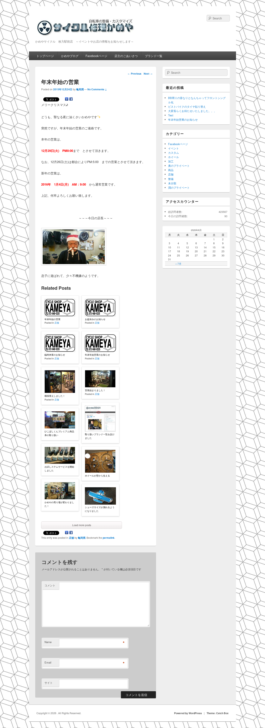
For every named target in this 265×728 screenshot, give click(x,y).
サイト (49, 683)
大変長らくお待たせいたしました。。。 (192, 111)
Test (170, 115)
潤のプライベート (179, 187)
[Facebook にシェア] (71, 100)
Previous (134, 73)
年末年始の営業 (52, 319)
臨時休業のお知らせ (55, 354)
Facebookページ (96, 56)
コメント (50, 585)
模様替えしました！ (55, 395)
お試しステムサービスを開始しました (59, 468)
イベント (173, 148)
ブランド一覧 (153, 56)
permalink (108, 538)
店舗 (56, 322)
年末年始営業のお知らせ (97, 354)
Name (48, 642)
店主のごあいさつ (126, 56)
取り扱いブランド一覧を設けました (99, 436)
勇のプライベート (179, 166)
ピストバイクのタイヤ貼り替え (187, 106)
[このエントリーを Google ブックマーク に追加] (66, 100)
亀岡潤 (80, 89)
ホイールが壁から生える (97, 475)
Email (48, 662)
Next (148, 73)
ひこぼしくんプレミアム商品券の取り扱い (59, 433)
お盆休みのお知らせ (95, 319)
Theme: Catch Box (218, 713)
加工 (170, 161)
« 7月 (178, 263)
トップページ (45, 56)
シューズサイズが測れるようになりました (99, 508)
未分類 (172, 183)
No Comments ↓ (97, 89)
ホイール (173, 157)
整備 (170, 179)
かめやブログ (69, 56)
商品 (170, 170)
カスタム (173, 153)
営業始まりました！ (95, 390)
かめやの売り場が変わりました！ (59, 504)
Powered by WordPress (188, 713)
